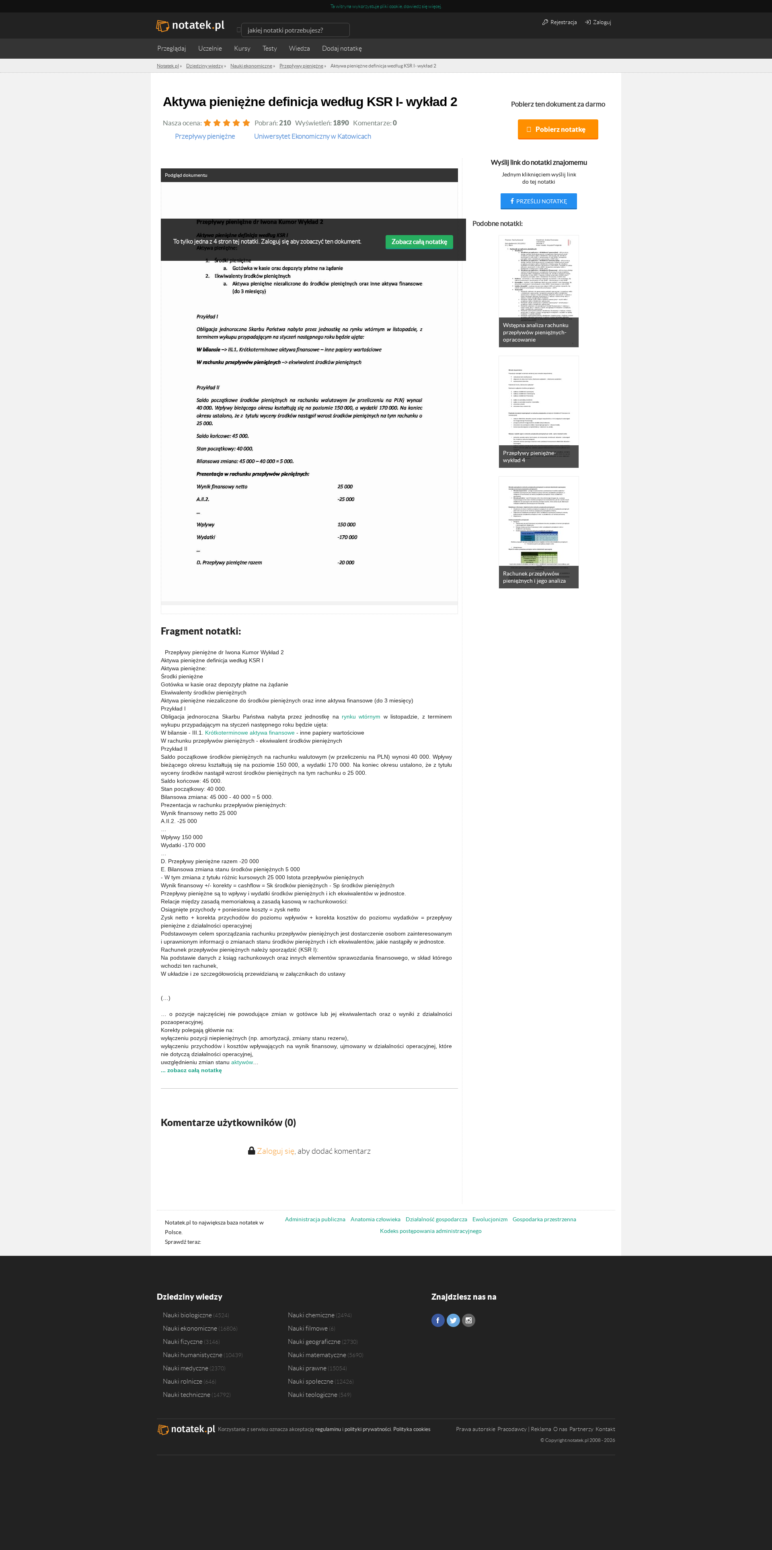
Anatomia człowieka (375, 1219)
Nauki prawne (307, 1368)
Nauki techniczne (186, 1394)
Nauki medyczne (185, 1368)
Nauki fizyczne (183, 1341)
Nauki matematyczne (317, 1354)
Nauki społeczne (310, 1381)
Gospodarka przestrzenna (544, 1219)
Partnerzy (581, 1429)
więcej (434, 6)
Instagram (468, 1320)
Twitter (453, 1320)
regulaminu (328, 1429)
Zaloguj (601, 22)
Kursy (242, 48)
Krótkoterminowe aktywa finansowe (250, 732)
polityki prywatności (368, 1429)
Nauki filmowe (308, 1328)
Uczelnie (210, 48)
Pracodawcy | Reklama (524, 1429)
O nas (560, 1429)
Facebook (438, 1320)
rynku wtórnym (361, 716)
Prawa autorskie (475, 1429)
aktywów (242, 1062)
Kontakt (605, 1429)
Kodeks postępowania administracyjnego (431, 1231)
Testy (270, 48)
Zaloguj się (275, 1151)
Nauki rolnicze (182, 1381)
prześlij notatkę (541, 201)
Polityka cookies (412, 1429)
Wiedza (299, 48)
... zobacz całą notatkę (191, 1070)
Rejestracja (563, 22)
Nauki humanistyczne (192, 1354)
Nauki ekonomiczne (190, 1328)
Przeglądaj (171, 48)
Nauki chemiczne (311, 1315)
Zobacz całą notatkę (419, 241)
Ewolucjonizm (489, 1219)
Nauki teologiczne (312, 1394)
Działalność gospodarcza (436, 1219)
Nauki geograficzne (314, 1341)
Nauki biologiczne (187, 1315)
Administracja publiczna (315, 1219)
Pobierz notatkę (560, 129)
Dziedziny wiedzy (189, 1296)
